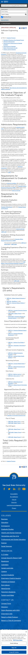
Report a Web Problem (9, 617)
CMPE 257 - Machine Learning (14, 374)
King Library (5, 585)
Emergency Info (6, 614)
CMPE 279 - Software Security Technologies (17, 385)
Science (4, 543)
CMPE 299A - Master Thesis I (14, 421)
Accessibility (14, 494)
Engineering (5, 526)
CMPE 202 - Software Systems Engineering (16, 298)
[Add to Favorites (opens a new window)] (20, 28)
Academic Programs (11, 38)
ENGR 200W (7, 244)
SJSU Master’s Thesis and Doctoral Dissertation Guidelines (13, 262)
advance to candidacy (11, 183)
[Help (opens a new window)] (26, 28)
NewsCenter (5, 588)
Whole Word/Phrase (7, 17)
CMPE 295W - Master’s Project (14, 313)
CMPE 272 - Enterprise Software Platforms (15, 303)
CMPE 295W (14, 244)
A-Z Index (4, 554)
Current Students (7, 575)
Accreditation (14, 497)
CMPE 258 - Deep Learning (14, 376)
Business (4, 519)
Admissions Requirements (9, 41)
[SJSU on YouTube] (24, 489)
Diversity (14, 502)
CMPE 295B (16, 281)
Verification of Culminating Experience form (16, 415)
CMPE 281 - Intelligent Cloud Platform (16, 342)
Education (4, 522)
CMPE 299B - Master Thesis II (14, 423)
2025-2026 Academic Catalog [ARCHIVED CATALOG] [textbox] (13, 5)
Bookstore (5, 561)
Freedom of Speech (8, 582)
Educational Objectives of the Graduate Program (13, 40)
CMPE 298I (3, 232)
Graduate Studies (7, 529)
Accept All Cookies (14, 652)
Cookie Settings (14, 643)
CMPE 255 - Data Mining (12, 301)
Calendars (4, 565)
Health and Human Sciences (11, 533)
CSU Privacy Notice (17, 640)
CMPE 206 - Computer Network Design (16, 363)
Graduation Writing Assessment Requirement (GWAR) (13, 187)
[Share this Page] (22, 28)
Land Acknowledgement (14, 505)
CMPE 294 (23, 243)
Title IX (14, 500)
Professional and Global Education (13, 539)
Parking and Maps (7, 595)
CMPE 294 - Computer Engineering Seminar (17, 310)
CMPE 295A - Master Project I (14, 429)
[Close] (26, 632)
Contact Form (6, 603)
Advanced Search (5, 20)
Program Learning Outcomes (9, 49)
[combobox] (14, 5)
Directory (4, 607)
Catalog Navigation (6, 23)
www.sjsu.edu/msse (16, 190)
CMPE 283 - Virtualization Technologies (16, 345)
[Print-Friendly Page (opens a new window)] (24, 28)
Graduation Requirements (6, 207)
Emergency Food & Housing (11, 578)
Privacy (14, 508)
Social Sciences (6, 546)
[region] (14, 642)
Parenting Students (8, 592)
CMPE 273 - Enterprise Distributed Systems (17, 330)
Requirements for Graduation (9, 46)
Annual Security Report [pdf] (11, 558)
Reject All (14, 647)
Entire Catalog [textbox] (5, 11)
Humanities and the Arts (10, 536)
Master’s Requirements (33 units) (10, 48)
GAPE (9, 172)
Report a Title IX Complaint (11, 620)
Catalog (4, 571)
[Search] (25, 14)
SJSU (6, 1)
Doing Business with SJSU (10, 610)
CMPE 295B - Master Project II (14, 437)
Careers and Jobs (7, 568)
